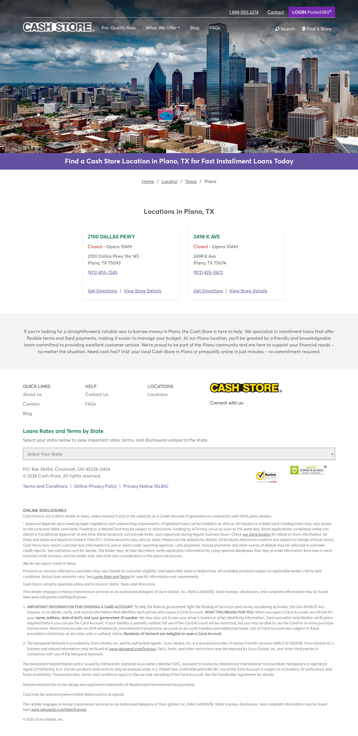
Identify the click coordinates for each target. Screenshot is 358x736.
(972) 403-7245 (102, 272)
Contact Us (96, 394)
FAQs (214, 28)
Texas (191, 181)
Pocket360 (311, 12)
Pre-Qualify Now (119, 28)
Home (148, 181)
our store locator (256, 534)
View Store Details (142, 291)
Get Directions (102, 291)
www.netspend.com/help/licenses (58, 709)
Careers (31, 404)
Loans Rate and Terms (111, 576)
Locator (170, 181)
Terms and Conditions (45, 486)
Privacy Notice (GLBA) (145, 486)
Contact (275, 12)
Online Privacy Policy (95, 486)
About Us (32, 394)
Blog (194, 28)
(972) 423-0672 (208, 272)
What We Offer (161, 28)
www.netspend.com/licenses (132, 648)
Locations (158, 394)
